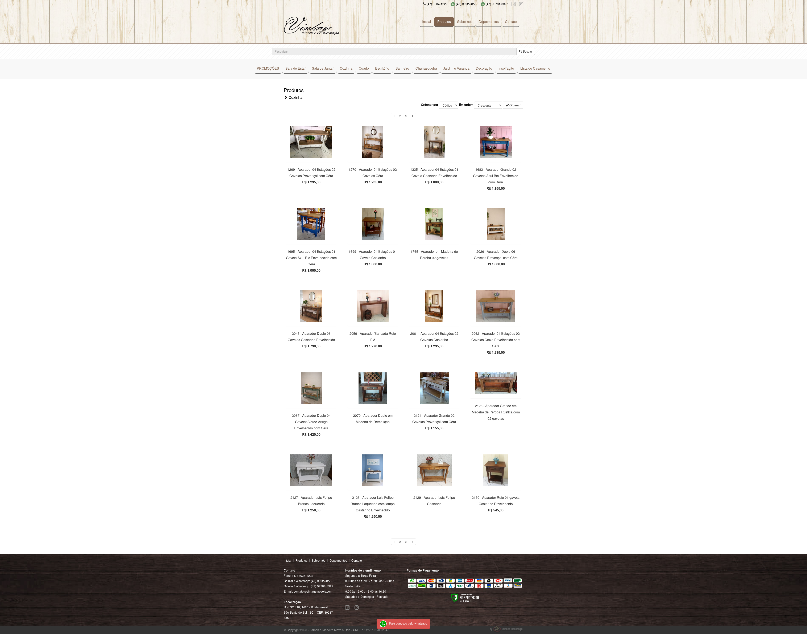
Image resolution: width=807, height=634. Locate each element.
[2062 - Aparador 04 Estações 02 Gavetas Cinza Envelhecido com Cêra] (495, 306)
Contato (511, 21)
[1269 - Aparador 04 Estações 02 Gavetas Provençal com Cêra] (311, 142)
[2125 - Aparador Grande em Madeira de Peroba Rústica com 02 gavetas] (495, 383)
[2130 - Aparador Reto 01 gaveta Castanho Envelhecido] (495, 470)
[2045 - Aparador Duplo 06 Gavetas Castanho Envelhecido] (311, 306)
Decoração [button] (484, 68)
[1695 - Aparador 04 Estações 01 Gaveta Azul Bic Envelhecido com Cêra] (311, 224)
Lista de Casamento (535, 68)
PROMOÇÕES (268, 68)
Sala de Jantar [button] (323, 68)
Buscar (527, 51)
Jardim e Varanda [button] (456, 68)
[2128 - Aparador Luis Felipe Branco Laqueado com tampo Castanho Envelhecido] (372, 470)
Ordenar (515, 105)
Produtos (444, 21)
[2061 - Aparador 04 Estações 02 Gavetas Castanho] (434, 306)
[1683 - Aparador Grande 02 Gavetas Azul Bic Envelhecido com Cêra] (495, 142)
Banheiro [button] (402, 68)
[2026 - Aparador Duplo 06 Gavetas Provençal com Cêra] (495, 224)
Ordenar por (429, 104)
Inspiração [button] (506, 68)
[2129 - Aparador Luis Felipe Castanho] (434, 470)
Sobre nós (464, 21)
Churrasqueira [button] (426, 68)
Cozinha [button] (346, 68)
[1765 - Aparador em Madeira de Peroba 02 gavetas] (434, 224)
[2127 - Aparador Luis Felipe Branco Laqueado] (311, 470)
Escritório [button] (382, 68)
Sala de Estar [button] (295, 68)
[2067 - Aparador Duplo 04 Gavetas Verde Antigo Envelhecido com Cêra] (311, 388)
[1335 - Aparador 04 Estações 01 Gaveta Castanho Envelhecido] (434, 142)
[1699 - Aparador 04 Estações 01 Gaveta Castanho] (372, 224)
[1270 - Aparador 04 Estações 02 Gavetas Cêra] (372, 142)
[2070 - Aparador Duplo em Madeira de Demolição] (372, 388)
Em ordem (466, 104)
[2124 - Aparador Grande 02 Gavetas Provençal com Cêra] (434, 388)
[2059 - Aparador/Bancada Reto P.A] (372, 306)
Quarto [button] (364, 68)
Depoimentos (489, 21)
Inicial (426, 21)
